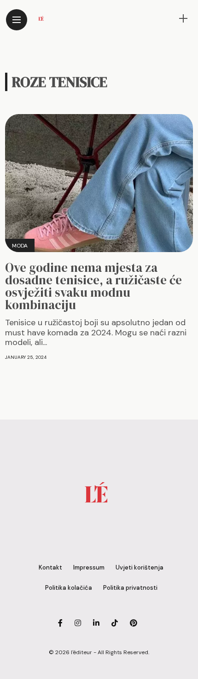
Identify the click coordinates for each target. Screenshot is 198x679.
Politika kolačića (68, 588)
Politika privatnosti (130, 588)
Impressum (89, 567)
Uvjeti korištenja (139, 567)
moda (20, 245)
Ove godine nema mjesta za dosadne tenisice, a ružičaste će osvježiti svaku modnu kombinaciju (93, 286)
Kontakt (50, 567)
